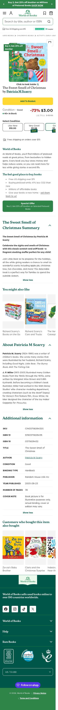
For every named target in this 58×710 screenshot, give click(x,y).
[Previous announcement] (3, 4)
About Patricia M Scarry (24, 345)
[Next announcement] (51, 4)
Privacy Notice (39, 693)
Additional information (23, 418)
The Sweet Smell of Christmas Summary (21, 225)
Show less (28, 280)
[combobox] (28, 21)
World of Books (23, 693)
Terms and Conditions (29, 698)
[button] (4, 13)
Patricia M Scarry (19, 92)
